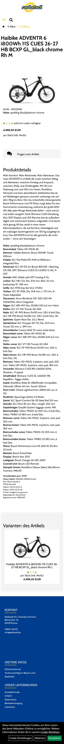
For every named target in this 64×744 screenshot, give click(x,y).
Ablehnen (40, 738)
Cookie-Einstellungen (20, 738)
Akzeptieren (54, 738)
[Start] (3, 26)
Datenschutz (10, 699)
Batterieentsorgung (13, 703)
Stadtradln (9, 676)
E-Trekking (23, 26)
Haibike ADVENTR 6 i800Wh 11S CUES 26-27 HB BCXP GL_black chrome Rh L (32, 566)
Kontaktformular (12, 692)
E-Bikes (12, 26)
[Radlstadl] (32, 7)
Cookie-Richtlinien (50, 732)
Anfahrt (8, 695)
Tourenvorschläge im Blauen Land (20, 672)
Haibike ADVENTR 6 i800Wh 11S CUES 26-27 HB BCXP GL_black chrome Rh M (32, 46)
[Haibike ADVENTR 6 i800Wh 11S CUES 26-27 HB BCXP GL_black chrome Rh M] (32, 88)
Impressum (10, 707)
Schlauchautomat (13, 669)
